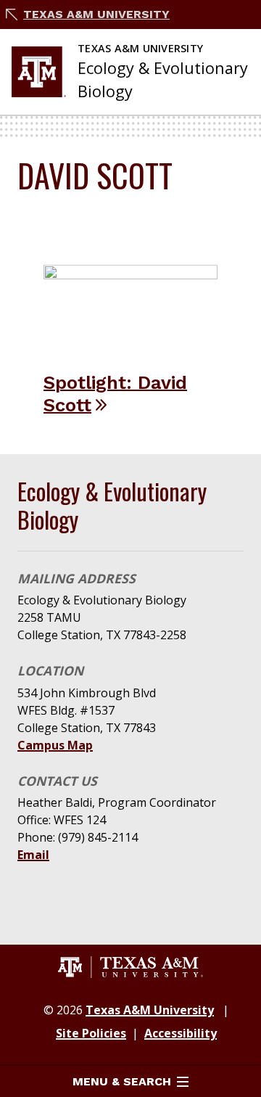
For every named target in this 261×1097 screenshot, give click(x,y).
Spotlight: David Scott (115, 393)
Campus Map (55, 745)
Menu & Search (121, 1081)
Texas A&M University (96, 14)
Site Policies (91, 1033)
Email (33, 855)
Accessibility (180, 1033)
